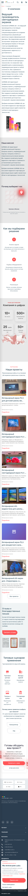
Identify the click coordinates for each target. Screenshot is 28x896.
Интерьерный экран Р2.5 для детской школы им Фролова (13, 399)
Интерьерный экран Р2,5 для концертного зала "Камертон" (13, 544)
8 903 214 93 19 (8, 844)
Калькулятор (13, 724)
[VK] (2, 822)
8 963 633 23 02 (14, 768)
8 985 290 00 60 (9, 847)
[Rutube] (11, 822)
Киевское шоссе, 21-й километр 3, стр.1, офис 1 (15, 841)
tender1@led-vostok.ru (9, 849)
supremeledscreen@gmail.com (11, 852)
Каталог (4, 827)
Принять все (14, 880)
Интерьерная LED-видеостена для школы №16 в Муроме (12, 508)
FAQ (14, 731)
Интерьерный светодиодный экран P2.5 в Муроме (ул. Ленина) (14, 471)
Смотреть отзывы (10, 632)
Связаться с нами (14, 763)
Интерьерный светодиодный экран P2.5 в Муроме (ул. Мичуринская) (14, 435)
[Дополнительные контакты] (13, 2)
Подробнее (5, 412)
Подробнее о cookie (22, 890)
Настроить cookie (5, 893)
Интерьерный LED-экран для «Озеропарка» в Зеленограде (12, 580)
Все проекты (14, 596)
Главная (2, 6)
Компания (5, 832)
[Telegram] (7, 822)
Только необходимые (8, 884)
